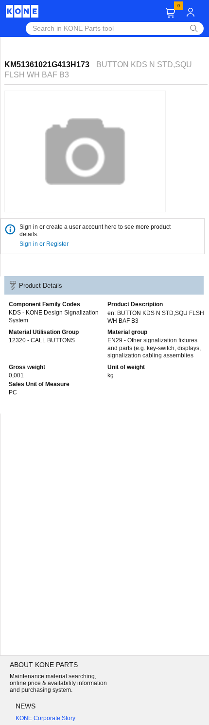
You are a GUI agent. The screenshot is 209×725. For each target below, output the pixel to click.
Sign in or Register (44, 244)
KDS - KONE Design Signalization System (54, 316)
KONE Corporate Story (45, 718)
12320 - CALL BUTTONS (42, 340)
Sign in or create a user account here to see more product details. (95, 230)
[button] (170, 13)
